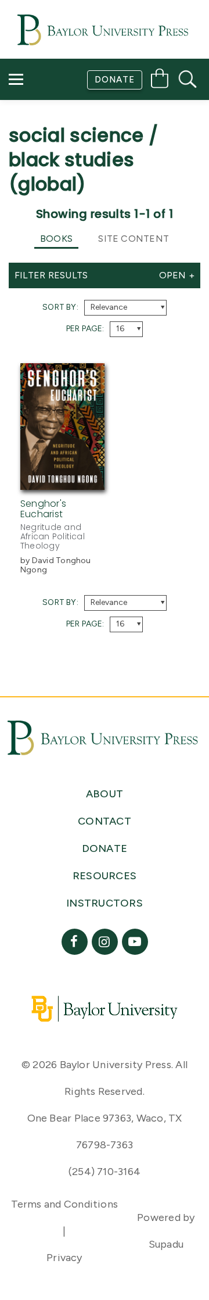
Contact (41, 148)
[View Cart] (159, 80)
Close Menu (109, 181)
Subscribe (42, 115)
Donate (115, 79)
